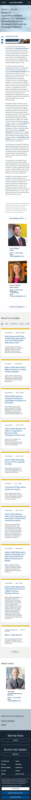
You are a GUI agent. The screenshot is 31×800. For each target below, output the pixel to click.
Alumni (17, 761)
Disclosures (18, 767)
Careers (15, 740)
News (6, 323)
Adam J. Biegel (14, 248)
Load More (15, 651)
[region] (15, 787)
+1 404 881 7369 (14, 292)
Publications (13, 323)
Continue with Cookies (15, 797)
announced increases (22, 48)
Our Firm (3, 770)
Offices (3, 774)
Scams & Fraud (19, 774)
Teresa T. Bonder (15, 285)
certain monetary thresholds (18, 71)
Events (22, 323)
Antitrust (3, 724)
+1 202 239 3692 (18, 253)
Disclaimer (18, 764)
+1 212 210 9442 (16, 697)
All (2, 323)
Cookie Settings (15, 788)
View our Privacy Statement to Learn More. (12, 785)
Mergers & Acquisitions (8, 720)
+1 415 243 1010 (18, 290)
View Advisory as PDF (11, 36)
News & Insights (5, 767)
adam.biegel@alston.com (17, 256)
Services (3, 764)
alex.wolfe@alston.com (14, 700)
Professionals (5, 761)
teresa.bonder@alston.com (18, 296)
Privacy (17, 770)
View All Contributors (17, 307)
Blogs (27, 323)
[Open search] (29, 2)
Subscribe (15, 754)
